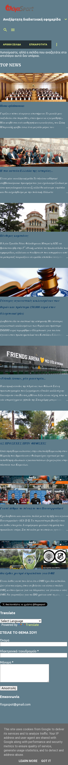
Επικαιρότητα (38, 44)
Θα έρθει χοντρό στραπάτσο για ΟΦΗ (27, 573)
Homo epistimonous (12, 106)
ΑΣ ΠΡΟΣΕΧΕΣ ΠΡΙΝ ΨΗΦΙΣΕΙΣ (23, 443)
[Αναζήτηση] (5, 29)
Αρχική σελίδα (12, 44)
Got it (46, 761)
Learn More (28, 761)
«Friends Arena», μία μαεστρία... (23, 378)
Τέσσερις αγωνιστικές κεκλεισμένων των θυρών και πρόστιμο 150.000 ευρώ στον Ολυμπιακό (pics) (29, 306)
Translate (32, 624)
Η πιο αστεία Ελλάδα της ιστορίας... (26, 171)
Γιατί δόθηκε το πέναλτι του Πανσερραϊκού (31, 508)
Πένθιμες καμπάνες (14, 236)
